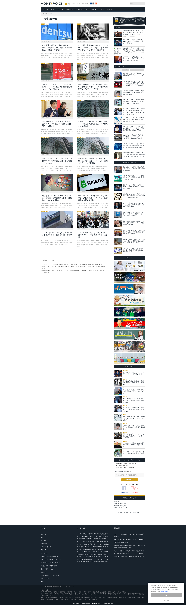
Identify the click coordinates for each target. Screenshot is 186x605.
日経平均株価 (89, 557)
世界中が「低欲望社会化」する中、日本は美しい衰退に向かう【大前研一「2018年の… (133, 435)
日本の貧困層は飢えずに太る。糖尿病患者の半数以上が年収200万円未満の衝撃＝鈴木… (134, 427)
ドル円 (89, 534)
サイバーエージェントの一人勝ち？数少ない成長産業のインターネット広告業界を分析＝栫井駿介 (93, 198)
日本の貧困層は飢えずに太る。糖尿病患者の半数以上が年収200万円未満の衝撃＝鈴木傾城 (133, 92)
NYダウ (97, 534)
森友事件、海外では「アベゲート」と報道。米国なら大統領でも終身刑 (133, 373)
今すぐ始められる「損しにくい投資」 (78, 4)
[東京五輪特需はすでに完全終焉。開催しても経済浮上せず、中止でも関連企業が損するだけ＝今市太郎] (93, 71)
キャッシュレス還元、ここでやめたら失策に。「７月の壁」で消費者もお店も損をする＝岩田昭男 (57, 87)
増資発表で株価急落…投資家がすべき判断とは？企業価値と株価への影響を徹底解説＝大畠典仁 (133, 222)
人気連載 (93, 9)
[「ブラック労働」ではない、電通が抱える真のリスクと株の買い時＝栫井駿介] (57, 219)
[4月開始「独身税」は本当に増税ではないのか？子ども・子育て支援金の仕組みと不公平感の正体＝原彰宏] (118, 241)
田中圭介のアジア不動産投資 (49, 566)
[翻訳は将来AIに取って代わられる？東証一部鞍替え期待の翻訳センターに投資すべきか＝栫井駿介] (57, 182)
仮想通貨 (101, 561)
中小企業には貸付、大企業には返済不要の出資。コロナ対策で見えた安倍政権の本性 (133, 400)
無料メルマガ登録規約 (120, 471)
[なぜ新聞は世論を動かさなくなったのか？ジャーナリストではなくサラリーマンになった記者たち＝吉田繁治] (93, 32)
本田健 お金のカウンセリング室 (50, 575)
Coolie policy (164, 591)
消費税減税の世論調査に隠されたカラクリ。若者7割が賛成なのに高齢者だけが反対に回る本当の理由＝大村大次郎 (134, 154)
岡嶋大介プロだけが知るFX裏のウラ (51, 559)
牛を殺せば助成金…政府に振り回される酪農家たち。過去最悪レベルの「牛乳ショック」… (133, 382)
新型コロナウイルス (85, 539)
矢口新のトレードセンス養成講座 (50, 562)
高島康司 (89, 559)
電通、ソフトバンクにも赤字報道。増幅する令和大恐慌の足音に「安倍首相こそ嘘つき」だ (57, 161)
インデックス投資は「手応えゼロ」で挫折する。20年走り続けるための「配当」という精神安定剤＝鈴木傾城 (134, 145)
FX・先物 (60, 9)
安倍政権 (94, 554)
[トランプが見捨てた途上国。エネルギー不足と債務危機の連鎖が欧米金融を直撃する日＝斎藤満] (118, 205)
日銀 (94, 557)
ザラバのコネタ (45, 578)
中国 (78, 539)
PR (42, 581)
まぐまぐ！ (71, 586)
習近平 (106, 536)
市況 (102, 9)
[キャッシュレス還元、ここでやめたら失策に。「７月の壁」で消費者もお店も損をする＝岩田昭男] (57, 71)
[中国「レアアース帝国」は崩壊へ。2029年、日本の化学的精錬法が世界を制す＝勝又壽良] (118, 187)
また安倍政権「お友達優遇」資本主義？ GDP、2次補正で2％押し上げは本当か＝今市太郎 (57, 124)
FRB (80, 559)
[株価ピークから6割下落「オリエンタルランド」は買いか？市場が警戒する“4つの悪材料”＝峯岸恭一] (118, 232)
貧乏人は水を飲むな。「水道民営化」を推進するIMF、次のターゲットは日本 (133, 75)
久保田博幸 (82, 561)
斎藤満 (106, 561)
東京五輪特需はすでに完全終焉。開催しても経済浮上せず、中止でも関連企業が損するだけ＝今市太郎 (93, 87)
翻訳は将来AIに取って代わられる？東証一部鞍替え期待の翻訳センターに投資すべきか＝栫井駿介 (57, 198)
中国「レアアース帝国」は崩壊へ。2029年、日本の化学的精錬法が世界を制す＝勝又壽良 (134, 41)
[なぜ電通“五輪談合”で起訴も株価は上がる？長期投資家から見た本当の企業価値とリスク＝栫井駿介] (57, 32)
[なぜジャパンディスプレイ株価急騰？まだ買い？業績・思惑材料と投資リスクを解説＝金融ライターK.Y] (118, 250)
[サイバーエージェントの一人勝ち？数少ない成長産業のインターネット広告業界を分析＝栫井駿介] (93, 182)
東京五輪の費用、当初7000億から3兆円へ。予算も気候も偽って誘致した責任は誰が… (134, 418)
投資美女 (43, 572)
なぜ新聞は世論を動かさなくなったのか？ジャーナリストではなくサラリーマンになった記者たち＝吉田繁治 (93, 47)
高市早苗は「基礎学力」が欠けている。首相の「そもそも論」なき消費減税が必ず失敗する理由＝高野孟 (133, 128)
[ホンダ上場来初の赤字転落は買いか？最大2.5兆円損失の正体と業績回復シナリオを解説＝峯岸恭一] (118, 214)
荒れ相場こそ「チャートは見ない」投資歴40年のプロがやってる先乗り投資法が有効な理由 (133, 50)
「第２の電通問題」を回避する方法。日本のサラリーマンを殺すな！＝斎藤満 (93, 235)
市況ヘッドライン (46, 553)
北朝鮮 (87, 561)
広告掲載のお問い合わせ (121, 503)
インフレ (79, 534)
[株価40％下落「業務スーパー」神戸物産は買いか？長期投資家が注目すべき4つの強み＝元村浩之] (118, 178)
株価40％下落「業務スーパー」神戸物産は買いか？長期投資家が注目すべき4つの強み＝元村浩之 (134, 177)
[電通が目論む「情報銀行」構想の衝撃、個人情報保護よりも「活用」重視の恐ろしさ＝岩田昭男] (93, 145)
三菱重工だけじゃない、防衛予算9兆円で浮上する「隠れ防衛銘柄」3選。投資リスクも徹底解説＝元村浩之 (134, 195)
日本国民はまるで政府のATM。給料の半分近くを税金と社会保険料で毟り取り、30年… (133, 409)
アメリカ (95, 559)
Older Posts (73, 253)
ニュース (45, 9)
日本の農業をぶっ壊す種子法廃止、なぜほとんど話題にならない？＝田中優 (133, 452)
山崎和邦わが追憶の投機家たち (49, 556)
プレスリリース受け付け (121, 507)
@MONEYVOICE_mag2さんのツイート (129, 512)
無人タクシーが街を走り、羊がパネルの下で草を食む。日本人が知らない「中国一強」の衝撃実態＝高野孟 (133, 137)
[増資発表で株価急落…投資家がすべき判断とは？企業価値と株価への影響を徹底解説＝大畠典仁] (118, 223)
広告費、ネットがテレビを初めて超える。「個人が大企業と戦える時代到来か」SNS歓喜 (93, 124)
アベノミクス (91, 551)
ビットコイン (99, 551)
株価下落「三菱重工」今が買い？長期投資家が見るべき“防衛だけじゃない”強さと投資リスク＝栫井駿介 (133, 101)
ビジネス (141, 70)
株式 (52, 9)
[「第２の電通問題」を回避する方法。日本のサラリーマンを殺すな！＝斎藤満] (93, 219)
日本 (103, 536)
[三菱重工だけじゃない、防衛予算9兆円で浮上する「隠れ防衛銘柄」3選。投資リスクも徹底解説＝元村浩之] (118, 196)
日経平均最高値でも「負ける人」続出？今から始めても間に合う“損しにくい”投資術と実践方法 (134, 32)
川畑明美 (100, 541)
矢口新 (84, 534)
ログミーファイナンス (95, 544)
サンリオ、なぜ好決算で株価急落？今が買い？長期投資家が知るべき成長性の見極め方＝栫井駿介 (72, 264)
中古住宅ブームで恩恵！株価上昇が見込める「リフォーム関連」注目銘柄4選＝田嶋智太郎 (134, 168)
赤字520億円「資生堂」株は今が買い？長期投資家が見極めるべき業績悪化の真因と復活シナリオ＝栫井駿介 (133, 84)
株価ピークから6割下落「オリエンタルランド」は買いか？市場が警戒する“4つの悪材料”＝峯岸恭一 (134, 231)
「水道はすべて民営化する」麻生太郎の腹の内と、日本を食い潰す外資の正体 (133, 444)
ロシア (93, 534)
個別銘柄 (102, 534)
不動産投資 (69, 9)
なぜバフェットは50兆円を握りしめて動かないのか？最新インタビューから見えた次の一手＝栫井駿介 (133, 58)
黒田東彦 (89, 554)
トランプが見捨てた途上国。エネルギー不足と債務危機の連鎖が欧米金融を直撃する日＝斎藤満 (133, 204)
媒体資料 (116, 501)
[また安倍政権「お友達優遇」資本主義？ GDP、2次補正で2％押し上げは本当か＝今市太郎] (57, 108)
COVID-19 (83, 536)
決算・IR (110, 9)
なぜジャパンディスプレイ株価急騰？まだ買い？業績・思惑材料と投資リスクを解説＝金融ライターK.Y (133, 250)
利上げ (94, 539)
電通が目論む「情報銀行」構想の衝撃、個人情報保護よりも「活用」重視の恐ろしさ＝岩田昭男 (93, 161)
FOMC (91, 561)
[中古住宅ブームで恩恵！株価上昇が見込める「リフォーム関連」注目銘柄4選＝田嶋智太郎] (118, 169)
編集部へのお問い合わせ (121, 505)
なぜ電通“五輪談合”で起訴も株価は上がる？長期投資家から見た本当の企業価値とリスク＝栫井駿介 (57, 47)
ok (166, 595)
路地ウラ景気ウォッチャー (48, 569)
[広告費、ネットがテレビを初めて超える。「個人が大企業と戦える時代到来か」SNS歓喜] (93, 108)
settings (166, 600)
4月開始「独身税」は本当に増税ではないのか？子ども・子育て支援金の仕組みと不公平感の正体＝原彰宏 (134, 241)
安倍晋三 (98, 539)
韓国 (105, 541)
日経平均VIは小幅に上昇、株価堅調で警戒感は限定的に (129, 556)
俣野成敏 (84, 559)
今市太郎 (96, 561)
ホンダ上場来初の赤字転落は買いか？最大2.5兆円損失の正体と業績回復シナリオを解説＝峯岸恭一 (134, 213)
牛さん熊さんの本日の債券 (93, 536)
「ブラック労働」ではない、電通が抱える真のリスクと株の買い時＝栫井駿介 (57, 235)
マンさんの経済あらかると (88, 549)
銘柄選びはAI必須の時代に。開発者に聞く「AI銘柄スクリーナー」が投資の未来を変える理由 (131, 21)
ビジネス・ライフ (81, 9)
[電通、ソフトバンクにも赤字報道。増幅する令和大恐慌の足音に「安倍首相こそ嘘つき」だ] (57, 145)
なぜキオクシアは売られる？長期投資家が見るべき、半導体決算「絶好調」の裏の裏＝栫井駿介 (133, 119)
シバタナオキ (100, 557)
